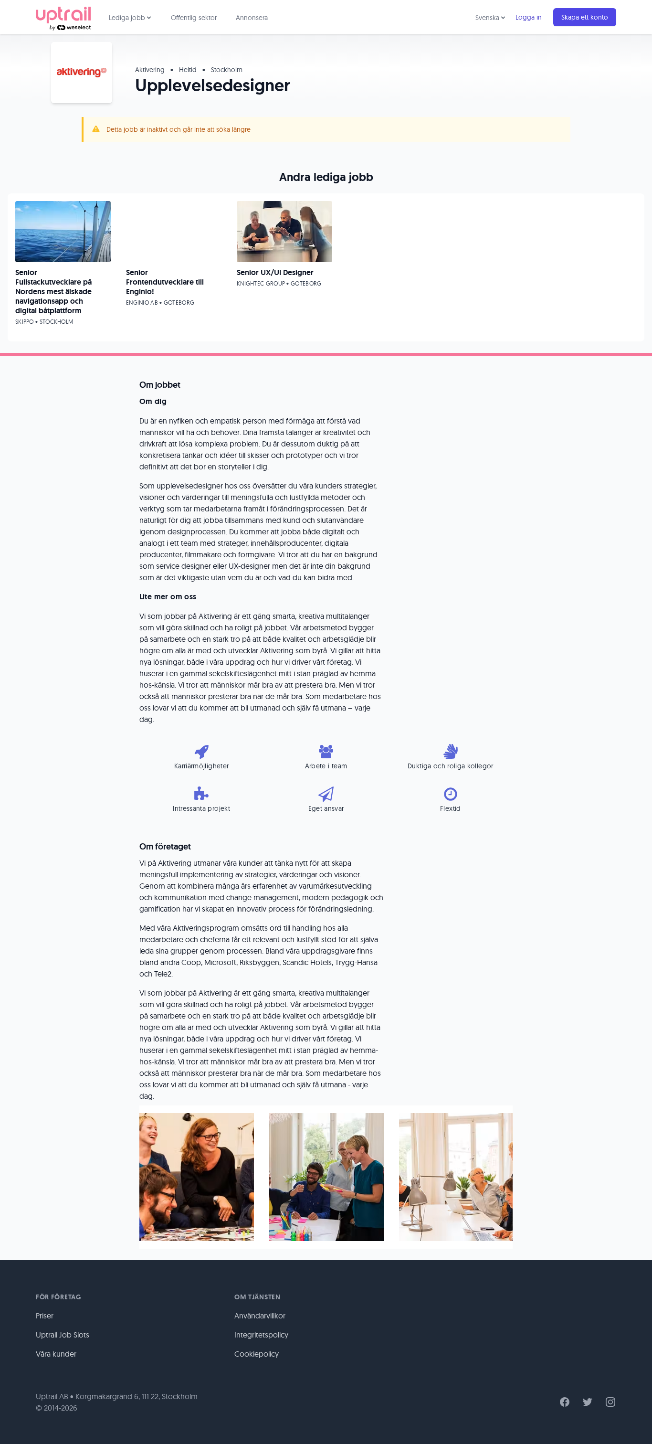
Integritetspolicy (261, 1334)
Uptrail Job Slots (62, 1334)
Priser (44, 1315)
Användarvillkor (259, 1315)
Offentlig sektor (194, 17)
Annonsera (252, 17)
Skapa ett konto (584, 17)
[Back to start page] (63, 17)
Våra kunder (56, 1354)
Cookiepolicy (256, 1354)
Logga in (528, 17)
